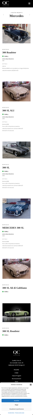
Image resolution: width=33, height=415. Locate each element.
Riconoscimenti (16, 379)
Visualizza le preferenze (16, 409)
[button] (30, 384)
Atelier (16, 373)
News (16, 381)
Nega (16, 405)
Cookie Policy (11, 412)
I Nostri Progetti (16, 376)
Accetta (16, 400)
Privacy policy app (19, 412)
